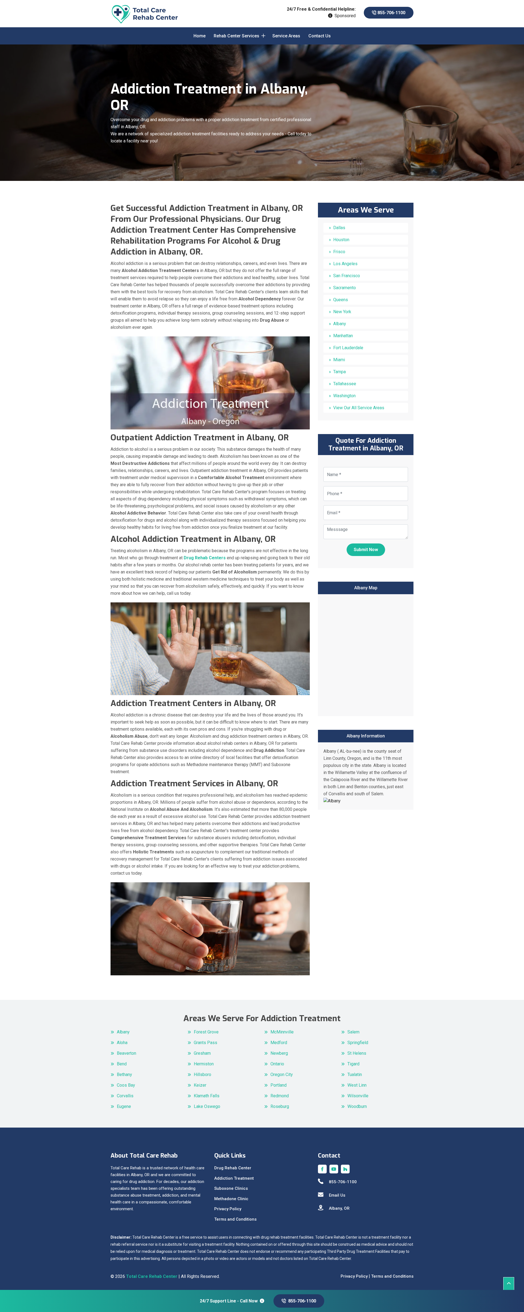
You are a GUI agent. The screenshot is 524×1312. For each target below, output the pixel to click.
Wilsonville (357, 1095)
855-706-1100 (390, 12)
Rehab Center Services (236, 35)
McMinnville (282, 1032)
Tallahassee (344, 383)
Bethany (124, 1074)
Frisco (339, 251)
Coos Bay (126, 1085)
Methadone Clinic (231, 1198)
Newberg (279, 1053)
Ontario (277, 1063)
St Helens (356, 1053)
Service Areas (286, 35)
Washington (344, 395)
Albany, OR (339, 1208)
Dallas (339, 227)
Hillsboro (202, 1074)
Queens (340, 299)
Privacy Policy (227, 1208)
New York (342, 311)
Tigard (353, 1063)
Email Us (337, 1195)
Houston (341, 239)
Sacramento (344, 287)
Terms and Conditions (235, 1219)
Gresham (202, 1053)
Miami (339, 359)
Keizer (200, 1085)
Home (199, 35)
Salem (353, 1032)
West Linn (357, 1085)
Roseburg (279, 1106)
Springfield (357, 1042)
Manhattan (343, 335)
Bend (122, 1063)
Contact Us (319, 35)
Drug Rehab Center (232, 1167)
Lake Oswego (207, 1106)
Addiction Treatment (234, 1178)
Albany (339, 323)
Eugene (124, 1106)
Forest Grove (206, 1032)
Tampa (339, 371)
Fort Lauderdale (348, 347)
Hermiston (204, 1063)
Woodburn (357, 1106)
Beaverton (126, 1053)
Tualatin (354, 1074)
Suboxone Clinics (231, 1188)
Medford (278, 1042)
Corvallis (125, 1095)
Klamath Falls (206, 1095)
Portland (278, 1085)
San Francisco (346, 275)
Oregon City (281, 1074)
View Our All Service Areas (358, 407)
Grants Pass (205, 1042)
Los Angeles (345, 263)
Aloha (122, 1042)
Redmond (279, 1095)
